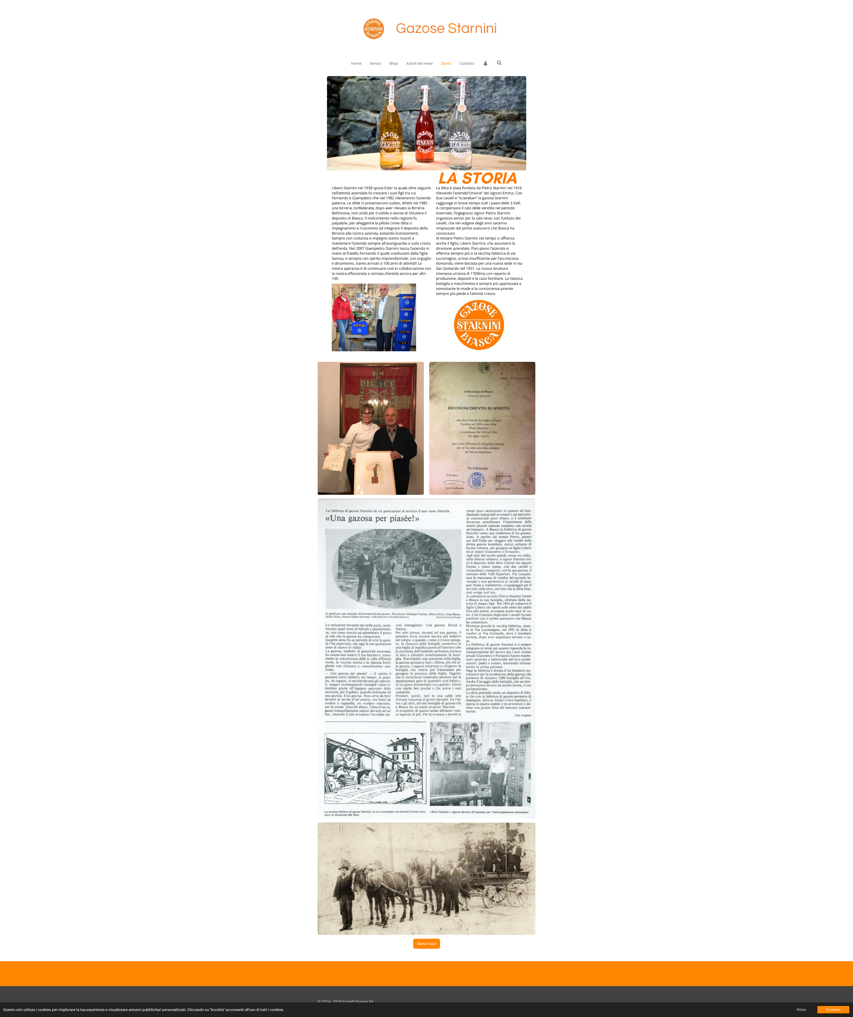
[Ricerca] (499, 63)
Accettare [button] (833, 1010)
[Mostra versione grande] (426, 217)
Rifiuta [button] (801, 1010)
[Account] (485, 64)
